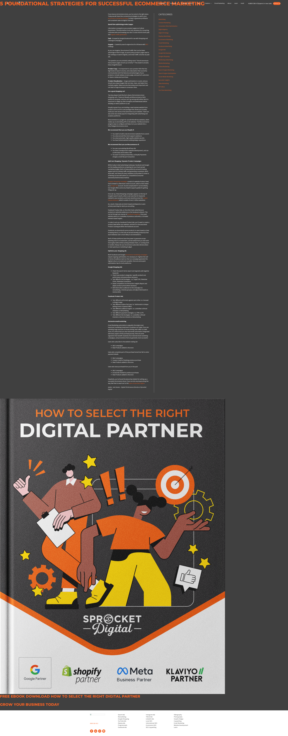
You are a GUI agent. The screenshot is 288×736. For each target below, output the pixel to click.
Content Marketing (165, 23)
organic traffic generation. (119, 35)
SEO (198, 3)
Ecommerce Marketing (166, 40)
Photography (178, 717)
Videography (178, 715)
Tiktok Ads (149, 717)
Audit (242, 3)
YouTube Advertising (165, 90)
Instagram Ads (150, 715)
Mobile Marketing (164, 63)
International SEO (151, 723)
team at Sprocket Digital (136, 383)
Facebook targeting (133, 214)
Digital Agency (163, 29)
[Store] (103, 731)
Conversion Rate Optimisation (168, 26)
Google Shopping (164, 56)
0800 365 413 (94, 723)
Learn (236, 3)
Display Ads (121, 723)
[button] (7, 700)
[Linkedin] (95, 731)
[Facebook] (91, 731)
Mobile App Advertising (166, 60)
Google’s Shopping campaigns (117, 182)
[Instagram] (99, 731)
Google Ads (162, 3)
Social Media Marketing (166, 77)
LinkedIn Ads (150, 719)
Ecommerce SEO (151, 725)
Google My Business (165, 53)
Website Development (181, 725)
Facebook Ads (122, 727)
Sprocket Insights (164, 80)
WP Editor (162, 87)
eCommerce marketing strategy (118, 18)
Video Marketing (164, 83)
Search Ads (121, 715)
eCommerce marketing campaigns (136, 255)
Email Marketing (219, 3)
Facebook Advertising (165, 46)
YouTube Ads (122, 721)
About (229, 3)
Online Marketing (164, 67)
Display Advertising (164, 36)
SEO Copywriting (151, 727)
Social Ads (173, 3)
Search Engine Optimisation (167, 73)
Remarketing (122, 717)
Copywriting (178, 721)
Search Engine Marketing (166, 70)
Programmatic (122, 725)
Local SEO (149, 721)
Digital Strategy (164, 33)
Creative (207, 3)
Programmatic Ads (187, 3)
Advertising (162, 19)
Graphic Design (178, 719)
